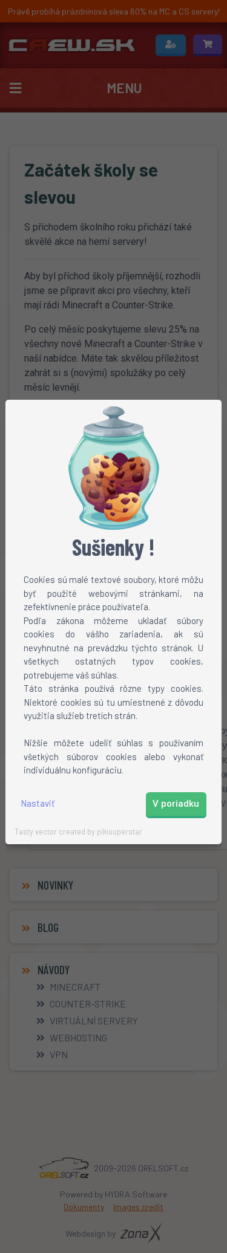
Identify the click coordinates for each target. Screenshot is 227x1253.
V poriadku (176, 803)
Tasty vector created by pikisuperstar (78, 831)
